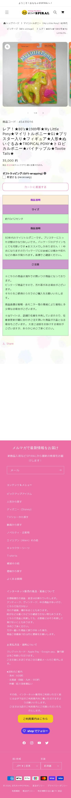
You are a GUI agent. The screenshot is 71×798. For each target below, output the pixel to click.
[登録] (60, 470)
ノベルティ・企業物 (18, 532)
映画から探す (14, 524)
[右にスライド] (43, 113)
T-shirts (12, 555)
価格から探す (14, 571)
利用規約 (16, 790)
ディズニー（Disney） (20, 509)
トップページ (12, 23)
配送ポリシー (29, 790)
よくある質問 (14, 578)
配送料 (9, 165)
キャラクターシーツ (18, 548)
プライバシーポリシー (58, 785)
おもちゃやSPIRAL (21, 785)
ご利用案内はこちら (35, 718)
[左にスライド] (28, 113)
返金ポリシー (39, 785)
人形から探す (14, 501)
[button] (7, 12)
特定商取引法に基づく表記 (50, 790)
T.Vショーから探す (18, 517)
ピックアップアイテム (19, 493)
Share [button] (10, 343)
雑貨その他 (13, 563)
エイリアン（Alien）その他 (22, 540)
